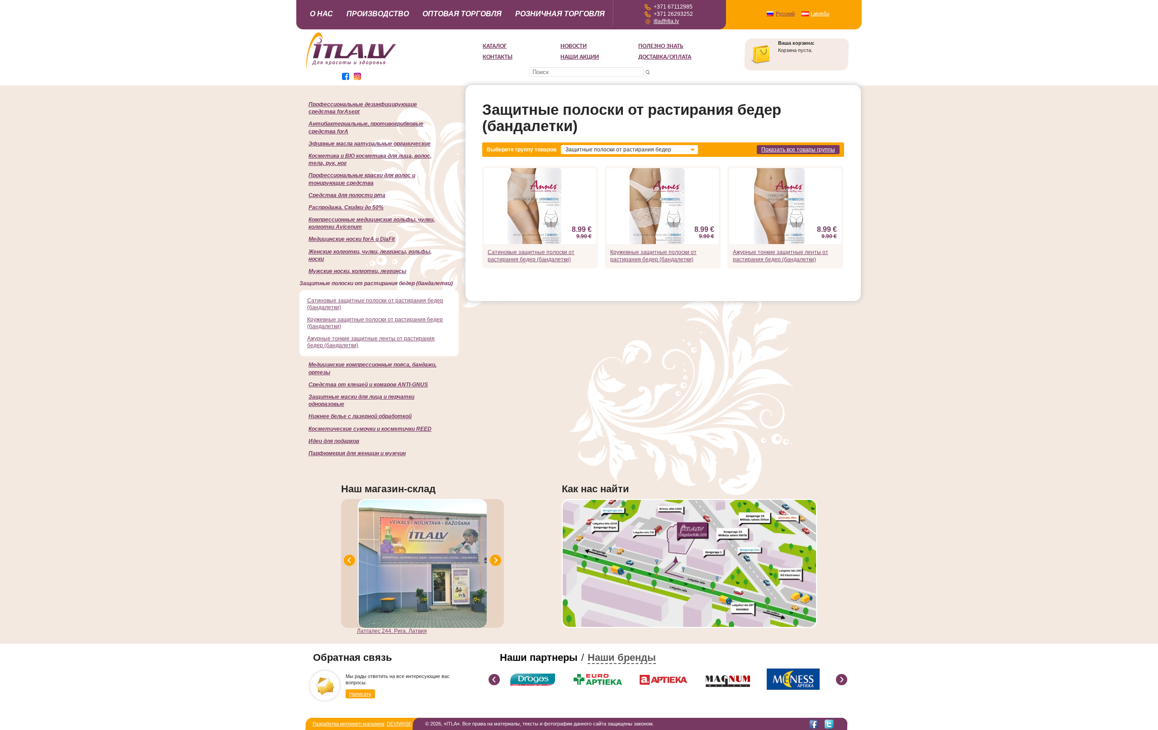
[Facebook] (813, 724)
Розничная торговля (560, 14)
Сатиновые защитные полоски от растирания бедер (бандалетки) (531, 256)
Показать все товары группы (798, 149)
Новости (573, 46)
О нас (321, 14)
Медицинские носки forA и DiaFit (351, 239)
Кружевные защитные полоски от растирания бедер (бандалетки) (653, 256)
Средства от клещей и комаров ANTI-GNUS (368, 384)
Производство (377, 14)
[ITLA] (351, 69)
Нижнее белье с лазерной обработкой (360, 416)
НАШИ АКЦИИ (579, 57)
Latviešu (820, 13)
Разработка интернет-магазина (348, 723)
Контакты (498, 57)
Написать (360, 694)
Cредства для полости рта (346, 195)
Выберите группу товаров (521, 149)
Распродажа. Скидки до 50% (346, 207)
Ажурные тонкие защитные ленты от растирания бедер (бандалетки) (780, 256)
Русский (785, 13)
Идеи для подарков (333, 441)
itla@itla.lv (666, 21)
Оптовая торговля (462, 14)
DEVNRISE (399, 723)
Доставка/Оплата (664, 57)
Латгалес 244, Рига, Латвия (392, 631)
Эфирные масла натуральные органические (369, 144)
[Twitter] (829, 724)
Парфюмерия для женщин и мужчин (357, 453)
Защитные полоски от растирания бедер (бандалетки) (376, 283)
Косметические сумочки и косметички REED (370, 429)
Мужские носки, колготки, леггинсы (357, 271)
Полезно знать (660, 46)
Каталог (495, 46)
